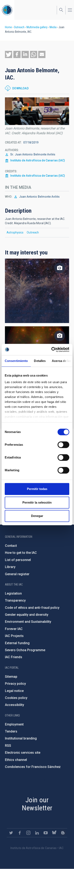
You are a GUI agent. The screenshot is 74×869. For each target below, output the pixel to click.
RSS (8, 746)
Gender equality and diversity (26, 615)
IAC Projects (14, 636)
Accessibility (14, 705)
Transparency (15, 600)
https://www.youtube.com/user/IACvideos (45, 832)
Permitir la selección (37, 502)
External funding (17, 643)
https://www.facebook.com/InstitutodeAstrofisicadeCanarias (19, 832)
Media (53, 27)
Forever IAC (14, 629)
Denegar (37, 516)
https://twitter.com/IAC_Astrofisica (11, 832)
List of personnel (18, 560)
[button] (8, 54)
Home (8, 27)
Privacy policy (15, 684)
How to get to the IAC (21, 553)
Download (20, 88)
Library (10, 567)
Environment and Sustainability (28, 622)
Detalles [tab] (40, 361)
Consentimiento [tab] (16, 361)
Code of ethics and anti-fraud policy (32, 608)
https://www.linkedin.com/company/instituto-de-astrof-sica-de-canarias (37, 832)
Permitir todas (37, 489)
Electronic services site (22, 753)
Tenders (11, 731)
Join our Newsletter (37, 804)
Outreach (19, 27)
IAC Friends (13, 657)
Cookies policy (16, 698)
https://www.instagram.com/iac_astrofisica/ (28, 832)
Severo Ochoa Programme (25, 650)
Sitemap (11, 677)
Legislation (13, 593)
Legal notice (14, 691)
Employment (14, 724)
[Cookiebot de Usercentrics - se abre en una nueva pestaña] (52, 349)
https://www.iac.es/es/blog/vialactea (63, 832)
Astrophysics (15, 232)
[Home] (7, 10)
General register (17, 574)
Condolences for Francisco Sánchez (33, 767)
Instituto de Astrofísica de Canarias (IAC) (37, 160)
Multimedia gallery (37, 27)
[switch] (63, 444)
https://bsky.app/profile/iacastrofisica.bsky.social (54, 832)
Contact (11, 546)
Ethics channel (16, 760)
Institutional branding (21, 738)
